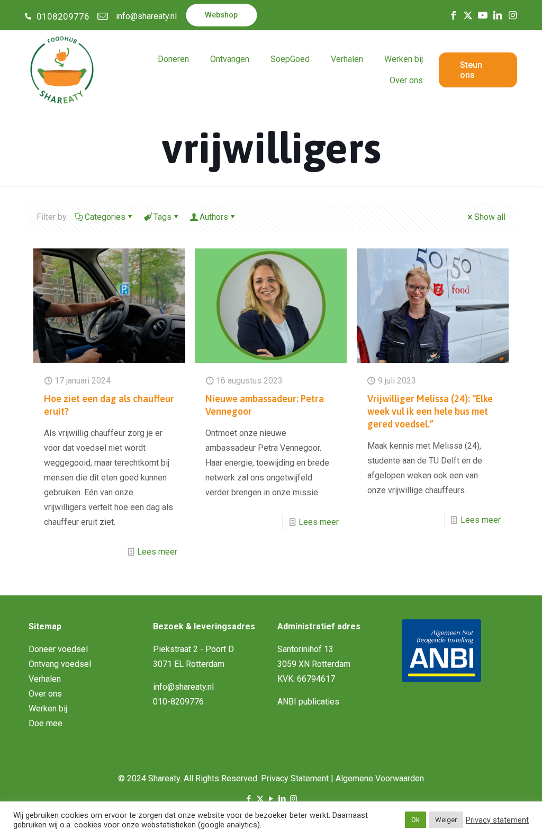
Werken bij (48, 708)
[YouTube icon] (271, 799)
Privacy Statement (295, 778)
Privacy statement (497, 820)
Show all (489, 217)
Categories (105, 217)
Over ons (45, 694)
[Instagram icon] (293, 799)
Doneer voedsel (58, 649)
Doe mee (45, 723)
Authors (214, 217)
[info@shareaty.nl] (102, 16)
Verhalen (45, 679)
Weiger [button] (446, 820)
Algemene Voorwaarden (380, 778)
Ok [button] (415, 820)
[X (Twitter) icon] (260, 799)
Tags (162, 217)
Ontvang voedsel (60, 664)
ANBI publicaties (308, 702)
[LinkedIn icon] (282, 799)
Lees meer (157, 552)
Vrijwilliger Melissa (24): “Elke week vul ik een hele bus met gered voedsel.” (430, 411)
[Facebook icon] (249, 799)
